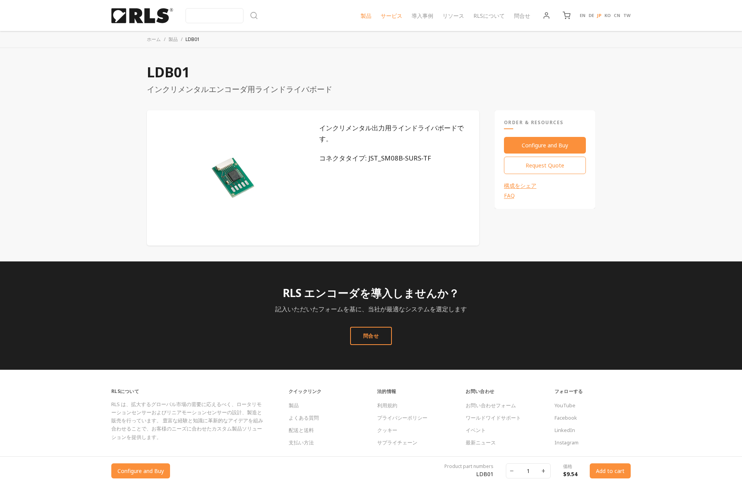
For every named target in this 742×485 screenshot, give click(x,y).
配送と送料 (301, 430)
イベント (476, 430)
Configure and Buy (545, 145)
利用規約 (387, 405)
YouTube (565, 405)
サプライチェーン (397, 442)
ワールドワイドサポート (493, 417)
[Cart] (567, 15)
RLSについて (489, 15)
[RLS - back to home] (142, 15)
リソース (453, 15)
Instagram (567, 442)
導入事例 (422, 15)
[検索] (222, 15)
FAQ (509, 195)
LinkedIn (565, 430)
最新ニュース (481, 442)
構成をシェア (520, 185)
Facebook (566, 417)
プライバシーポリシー (402, 417)
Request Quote (545, 165)
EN (582, 15)
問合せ (522, 15)
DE (591, 15)
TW (627, 15)
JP (599, 15)
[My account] (546, 15)
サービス (391, 15)
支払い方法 (301, 442)
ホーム (154, 39)
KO (607, 15)
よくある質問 (304, 417)
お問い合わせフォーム (491, 405)
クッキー (387, 430)
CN (617, 15)
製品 (366, 15)
